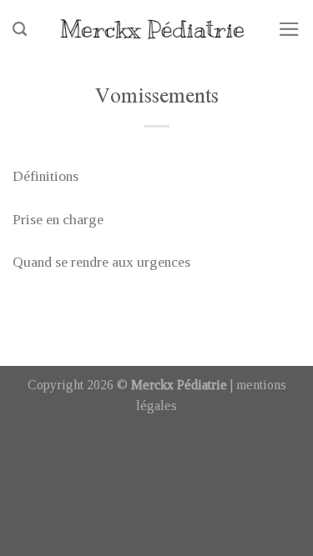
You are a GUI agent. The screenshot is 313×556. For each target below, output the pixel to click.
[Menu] (289, 29)
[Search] (20, 29)
